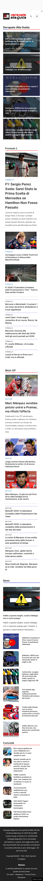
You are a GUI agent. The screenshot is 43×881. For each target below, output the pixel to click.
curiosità (8, 36)
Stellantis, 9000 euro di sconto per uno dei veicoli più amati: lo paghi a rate (21, 110)
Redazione (19, 874)
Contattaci (21, 859)
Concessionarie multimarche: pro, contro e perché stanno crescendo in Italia (22, 792)
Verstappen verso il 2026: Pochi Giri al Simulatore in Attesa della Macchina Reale (21, 257)
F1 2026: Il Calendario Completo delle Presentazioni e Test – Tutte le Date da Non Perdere (21, 289)
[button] (31, 16)
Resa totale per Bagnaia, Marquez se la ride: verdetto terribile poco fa (21, 567)
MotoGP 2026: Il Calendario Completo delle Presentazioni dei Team (21, 514)
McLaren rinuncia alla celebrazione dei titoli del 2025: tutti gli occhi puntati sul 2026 (20, 333)
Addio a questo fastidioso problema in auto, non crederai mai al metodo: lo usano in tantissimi (22, 779)
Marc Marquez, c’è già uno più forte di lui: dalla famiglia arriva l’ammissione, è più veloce (21, 496)
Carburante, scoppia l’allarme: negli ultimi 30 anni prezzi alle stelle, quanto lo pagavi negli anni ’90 (21, 132)
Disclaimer (21, 877)
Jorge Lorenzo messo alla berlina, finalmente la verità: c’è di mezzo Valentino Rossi (20, 464)
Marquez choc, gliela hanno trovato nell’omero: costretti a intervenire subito (19, 554)
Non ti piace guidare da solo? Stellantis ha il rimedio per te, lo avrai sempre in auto (19, 41)
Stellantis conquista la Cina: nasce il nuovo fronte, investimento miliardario (21, 88)
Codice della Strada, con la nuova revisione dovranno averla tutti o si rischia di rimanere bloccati (31, 711)
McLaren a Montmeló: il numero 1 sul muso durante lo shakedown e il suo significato (21, 307)
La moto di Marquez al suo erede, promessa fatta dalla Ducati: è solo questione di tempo (21, 540)
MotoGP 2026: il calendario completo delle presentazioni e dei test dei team (20, 527)
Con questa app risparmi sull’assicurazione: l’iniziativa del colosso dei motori (30, 693)
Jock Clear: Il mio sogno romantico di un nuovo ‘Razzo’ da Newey (21, 320)
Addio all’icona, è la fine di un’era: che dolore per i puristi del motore (30, 729)
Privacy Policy (30, 874)
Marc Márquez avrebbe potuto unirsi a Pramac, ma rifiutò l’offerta (21, 407)
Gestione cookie (37, 879)
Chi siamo (10, 874)
